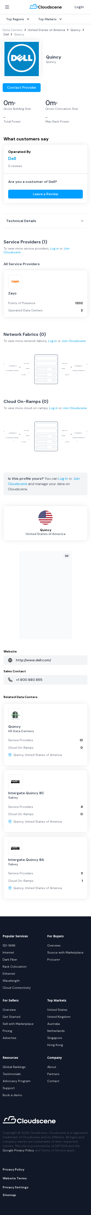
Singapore (54, 1038)
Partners (53, 1074)
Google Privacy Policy (18, 1150)
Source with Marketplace (65, 952)
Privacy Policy (13, 1169)
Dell (6, 34)
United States (57, 1010)
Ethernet (9, 974)
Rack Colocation (15, 967)
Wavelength (11, 981)
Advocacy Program (16, 1081)
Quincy (75, 30)
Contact (53, 1081)
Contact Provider (21, 87)
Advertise (9, 1038)
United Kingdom (58, 1017)
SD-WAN (9, 945)
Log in (54, 248)
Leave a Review (45, 194)
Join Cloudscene (74, 341)
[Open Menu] (7, 7)
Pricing (7, 1031)
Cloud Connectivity (17, 988)
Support (9, 1088)
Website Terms (15, 1178)
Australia (53, 1024)
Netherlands (56, 1031)
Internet (8, 952)
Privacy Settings (15, 1187)
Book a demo (12, 1095)
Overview (54, 945)
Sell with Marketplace (18, 1024)
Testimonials (12, 1074)
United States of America (46, 30)
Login (79, 7)
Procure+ (53, 959)
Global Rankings (14, 1067)
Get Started (11, 1017)
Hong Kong (55, 1045)
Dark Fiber (10, 959)
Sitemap (9, 1195)
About (51, 1067)
